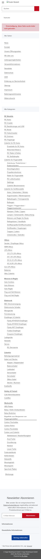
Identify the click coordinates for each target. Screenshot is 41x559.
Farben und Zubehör (11, 432)
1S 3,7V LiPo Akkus (14, 253)
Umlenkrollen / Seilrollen (15, 235)
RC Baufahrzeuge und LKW (14, 126)
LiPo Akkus (8, 250)
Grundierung (11, 442)
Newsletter (8, 68)
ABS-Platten (8, 406)
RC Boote (7, 130)
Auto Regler (8, 289)
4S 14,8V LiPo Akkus (14, 263)
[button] (30, 2)
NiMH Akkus (8, 247)
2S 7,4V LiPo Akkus (14, 257)
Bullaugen (10, 202)
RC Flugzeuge (9, 140)
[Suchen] (36, 8)
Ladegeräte (8, 337)
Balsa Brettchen (10, 413)
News (6, 43)
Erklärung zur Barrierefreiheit (14, 81)
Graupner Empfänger (14, 334)
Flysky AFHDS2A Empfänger (17, 321)
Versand (29, 546)
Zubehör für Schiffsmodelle (14, 189)
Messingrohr (8, 466)
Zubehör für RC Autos (12, 143)
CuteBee (7, 398)
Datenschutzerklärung (11, 505)
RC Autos (7, 120)
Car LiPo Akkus (9, 267)
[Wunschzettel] (33, 2)
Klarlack (10, 446)
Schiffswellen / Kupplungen (16, 228)
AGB (6, 77)
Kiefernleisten (9, 456)
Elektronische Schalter (12, 307)
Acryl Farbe (11, 439)
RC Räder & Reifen (14, 153)
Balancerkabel (12, 366)
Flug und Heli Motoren (12, 292)
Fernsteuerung (9, 314)
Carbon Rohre (9, 425)
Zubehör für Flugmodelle (13, 160)
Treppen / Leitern (13, 231)
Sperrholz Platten (10, 469)
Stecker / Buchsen (13, 383)
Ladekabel (11, 369)
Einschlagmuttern (13, 169)
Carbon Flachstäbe (11, 422)
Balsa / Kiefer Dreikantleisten (14, 410)
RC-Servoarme (12, 347)
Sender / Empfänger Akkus (14, 243)
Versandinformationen (12, 64)
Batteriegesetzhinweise (12, 94)
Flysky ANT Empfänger (15, 327)
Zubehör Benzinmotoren (16, 185)
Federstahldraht (10, 452)
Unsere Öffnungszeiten (12, 51)
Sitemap (7, 85)
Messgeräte (8, 311)
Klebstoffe (8, 459)
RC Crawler (8, 123)
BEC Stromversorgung (12, 304)
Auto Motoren (9, 285)
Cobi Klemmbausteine (12, 394)
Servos (6, 344)
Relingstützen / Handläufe (16, 221)
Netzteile (7, 341)
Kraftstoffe (8, 386)
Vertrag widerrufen (20, 538)
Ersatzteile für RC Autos (15, 146)
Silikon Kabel (11, 379)
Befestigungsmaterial (11, 356)
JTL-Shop (24, 556)
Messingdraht (9, 462)
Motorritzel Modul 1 (14, 150)
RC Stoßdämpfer (13, 156)
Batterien (7, 270)
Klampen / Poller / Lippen (16, 211)
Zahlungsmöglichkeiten (12, 60)
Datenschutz (8, 73)
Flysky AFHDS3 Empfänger (17, 324)
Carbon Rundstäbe (11, 429)
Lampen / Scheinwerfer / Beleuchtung (20, 215)
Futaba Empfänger (14, 331)
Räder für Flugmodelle (15, 175)
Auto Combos (9, 282)
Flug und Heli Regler (11, 295)
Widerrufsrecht (9, 98)
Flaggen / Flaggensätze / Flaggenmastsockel (16, 207)
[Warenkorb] (37, 2)
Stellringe (10, 182)
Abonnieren (30, 515)
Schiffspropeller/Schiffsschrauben (19, 225)
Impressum (8, 90)
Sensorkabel (11, 373)
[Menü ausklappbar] (3, 1)
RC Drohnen (8, 136)
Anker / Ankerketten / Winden (17, 192)
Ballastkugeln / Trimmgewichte (18, 199)
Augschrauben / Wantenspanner (18, 196)
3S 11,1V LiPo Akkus (14, 260)
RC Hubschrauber (10, 133)
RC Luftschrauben (13, 179)
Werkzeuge (9, 474)
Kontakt (7, 47)
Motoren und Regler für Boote (18, 218)
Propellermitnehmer (14, 172)
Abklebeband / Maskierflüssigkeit (19, 436)
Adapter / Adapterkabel (15, 363)
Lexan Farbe (11, 449)
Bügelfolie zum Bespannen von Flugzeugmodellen (15, 418)
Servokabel (11, 376)
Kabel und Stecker (11, 359)
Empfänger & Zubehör (12, 317)
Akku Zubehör (9, 273)
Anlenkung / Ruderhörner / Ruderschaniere (16, 164)
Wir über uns (9, 56)
